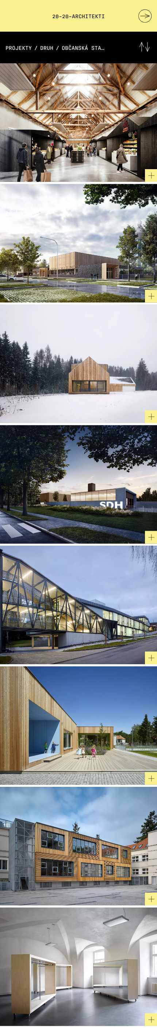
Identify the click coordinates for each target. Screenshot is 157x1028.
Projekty (18, 47)
